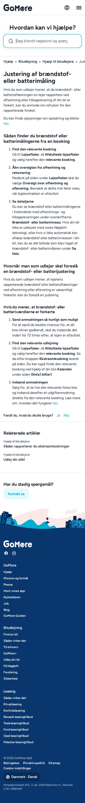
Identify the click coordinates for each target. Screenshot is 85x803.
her (5, 123)
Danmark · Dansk (24, 777)
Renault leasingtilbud (18, 717)
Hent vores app (14, 591)
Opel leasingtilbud (16, 736)
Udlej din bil (11, 660)
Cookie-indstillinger (17, 768)
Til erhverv (10, 647)
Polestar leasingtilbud (18, 742)
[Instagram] (14, 553)
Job (6, 603)
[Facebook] (6, 553)
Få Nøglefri (11, 666)
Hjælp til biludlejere (58, 61)
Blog (6, 610)
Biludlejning (28, 61)
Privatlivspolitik (34, 763)
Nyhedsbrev (12, 597)
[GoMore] (17, 7)
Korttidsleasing (14, 710)
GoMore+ (10, 653)
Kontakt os (16, 494)
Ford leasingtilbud (15, 729)
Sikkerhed (10, 678)
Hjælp (8, 61)
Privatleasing (12, 704)
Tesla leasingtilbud (16, 723)
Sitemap (54, 763)
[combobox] (42, 41)
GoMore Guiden (14, 616)
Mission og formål (15, 578)
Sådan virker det (14, 641)
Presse (8, 584)
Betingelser (11, 763)
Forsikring (10, 672)
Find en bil (10, 634)
